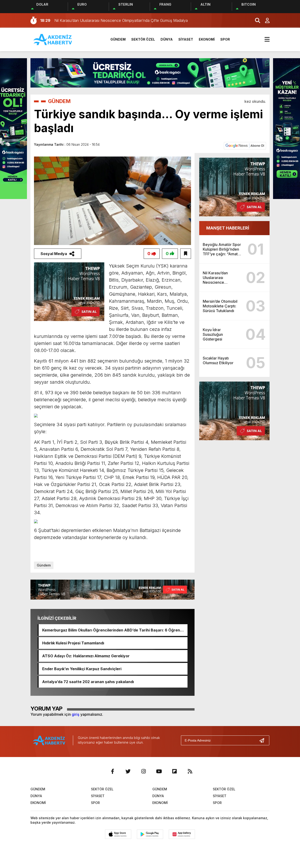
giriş (75, 714)
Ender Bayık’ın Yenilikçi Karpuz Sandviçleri (81, 668)
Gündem (44, 565)
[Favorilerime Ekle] (185, 254)
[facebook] (112, 771)
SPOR (225, 39)
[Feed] (190, 771)
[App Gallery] (182, 834)
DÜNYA (167, 39)
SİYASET (185, 39)
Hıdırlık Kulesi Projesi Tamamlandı (73, 643)
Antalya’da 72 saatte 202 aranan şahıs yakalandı (88, 681)
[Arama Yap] (255, 20)
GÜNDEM (118, 39)
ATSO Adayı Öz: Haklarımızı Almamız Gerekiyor (86, 656)
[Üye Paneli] (265, 20)
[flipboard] (174, 771)
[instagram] (143, 771)
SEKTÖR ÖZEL (143, 39)
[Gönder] (263, 740)
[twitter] (128, 771)
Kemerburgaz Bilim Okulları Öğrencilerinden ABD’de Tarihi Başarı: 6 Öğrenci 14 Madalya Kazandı (112, 630)
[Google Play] (150, 834)
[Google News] (245, 145)
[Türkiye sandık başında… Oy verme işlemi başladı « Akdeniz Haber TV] (52, 39)
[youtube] (159, 771)
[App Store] (118, 834)
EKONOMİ (207, 39)
